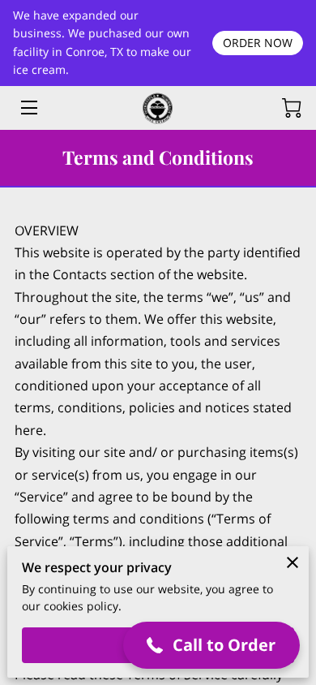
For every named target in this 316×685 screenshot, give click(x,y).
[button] (212, 645)
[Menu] (28, 107)
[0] (291, 108)
